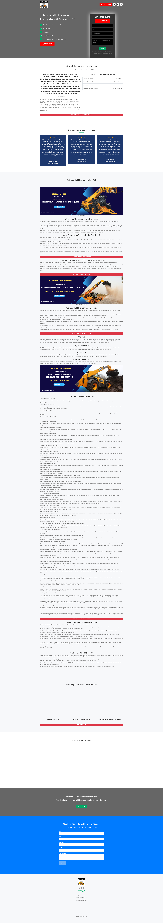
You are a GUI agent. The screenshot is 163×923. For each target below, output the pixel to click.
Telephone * (61, 842)
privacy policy (98, 54)
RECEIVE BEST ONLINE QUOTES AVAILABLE (81, 114)
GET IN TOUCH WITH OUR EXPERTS (81, 618)
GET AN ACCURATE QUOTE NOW (81, 274)
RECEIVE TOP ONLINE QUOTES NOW (81, 333)
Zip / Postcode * (63, 847)
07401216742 (107, 4)
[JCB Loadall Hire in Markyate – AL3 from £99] (81, 882)
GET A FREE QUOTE (81, 724)
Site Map (82, 891)
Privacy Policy (81, 890)
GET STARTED (81, 806)
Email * (60, 836)
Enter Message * (63, 853)
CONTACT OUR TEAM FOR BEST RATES (81, 256)
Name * (60, 831)
